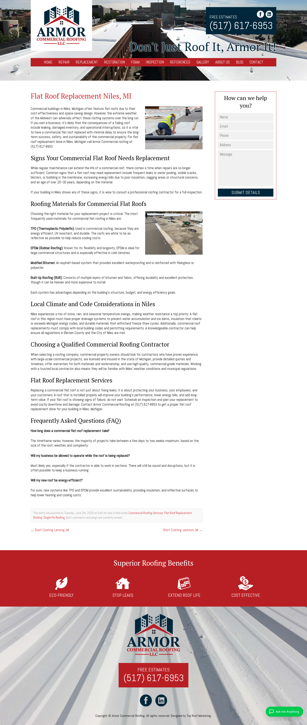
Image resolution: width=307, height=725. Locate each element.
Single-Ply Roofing (54, 517)
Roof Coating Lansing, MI (50, 530)
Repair (64, 62)
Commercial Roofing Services (145, 513)
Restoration (114, 62)
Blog (239, 62)
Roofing (37, 517)
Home (48, 62)
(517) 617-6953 (241, 25)
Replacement (87, 62)
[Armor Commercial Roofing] (61, 25)
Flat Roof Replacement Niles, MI (81, 96)
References (180, 62)
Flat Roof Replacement (178, 513)
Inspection (155, 62)
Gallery (203, 62)
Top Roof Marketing (199, 716)
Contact (256, 62)
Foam (135, 62)
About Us (222, 62)
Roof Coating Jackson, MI (183, 530)
